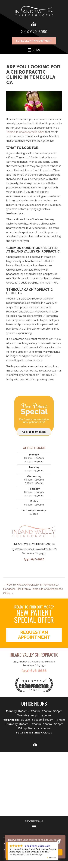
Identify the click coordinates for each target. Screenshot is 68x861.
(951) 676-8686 (34, 31)
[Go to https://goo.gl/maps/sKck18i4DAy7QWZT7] (33, 24)
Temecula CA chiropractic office (25, 132)
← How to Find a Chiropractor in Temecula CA (31, 584)
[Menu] (34, 826)
